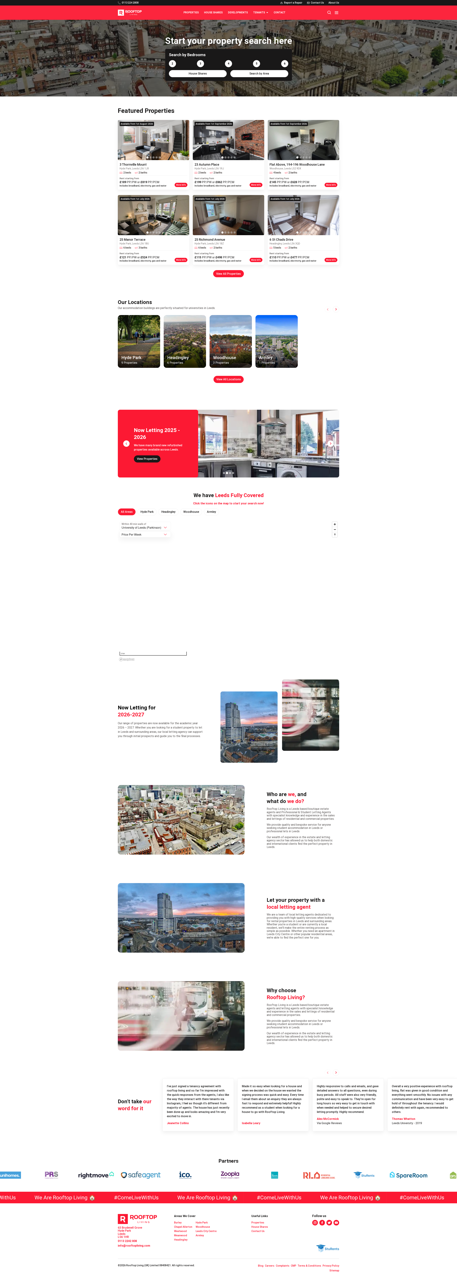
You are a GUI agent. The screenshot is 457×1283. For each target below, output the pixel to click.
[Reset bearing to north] (334, 534)
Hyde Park (202, 1222)
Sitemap (334, 1270)
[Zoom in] (334, 524)
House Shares (213, 12)
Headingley (180, 1239)
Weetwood (180, 1231)
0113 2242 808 (127, 1241)
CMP (293, 1265)
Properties (191, 12)
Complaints (282, 1265)
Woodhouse (203, 1226)
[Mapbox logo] (127, 659)
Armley (200, 1235)
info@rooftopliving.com (134, 1245)
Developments (238, 12)
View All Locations (228, 379)
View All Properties (228, 273)
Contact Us (258, 1231)
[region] (228, 591)
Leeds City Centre (206, 1231)
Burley (178, 1222)
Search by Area (259, 73)
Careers (269, 1265)
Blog (260, 1265)
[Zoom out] (334, 529)
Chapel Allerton (183, 1226)
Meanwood (180, 1235)
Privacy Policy (331, 1265)
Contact (279, 12)
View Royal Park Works (152, 457)
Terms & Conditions (309, 1265)
